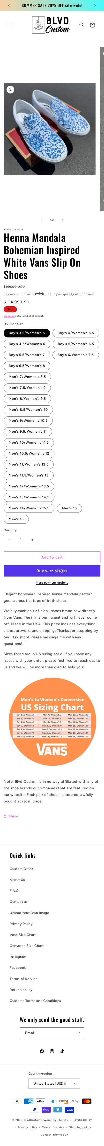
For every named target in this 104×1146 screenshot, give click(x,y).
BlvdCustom (32, 1120)
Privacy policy (27, 1127)
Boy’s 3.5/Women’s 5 (27, 333)
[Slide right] (62, 220)
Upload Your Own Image (29, 913)
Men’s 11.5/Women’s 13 (29, 475)
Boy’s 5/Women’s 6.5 (76, 344)
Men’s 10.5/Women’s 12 (29, 453)
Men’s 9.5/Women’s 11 (28, 431)
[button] (9, 25)
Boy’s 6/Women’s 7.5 (76, 355)
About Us (17, 880)
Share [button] (13, 816)
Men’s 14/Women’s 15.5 (29, 508)
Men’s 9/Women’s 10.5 (28, 421)
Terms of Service (24, 979)
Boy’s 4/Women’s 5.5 (76, 333)
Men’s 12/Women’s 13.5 (29, 486)
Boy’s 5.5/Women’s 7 (27, 355)
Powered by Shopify (54, 1120)
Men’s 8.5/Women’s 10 (28, 410)
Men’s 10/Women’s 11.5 (29, 442)
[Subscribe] (78, 1033)
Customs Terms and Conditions (35, 1001)
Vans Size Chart (23, 935)
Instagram (18, 957)
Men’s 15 (69, 508)
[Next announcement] (95, 5)
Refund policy (21, 990)
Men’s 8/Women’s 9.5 (27, 399)
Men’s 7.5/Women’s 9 (27, 388)
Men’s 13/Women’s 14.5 (29, 497)
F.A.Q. (15, 891)
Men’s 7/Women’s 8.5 (27, 377)
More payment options (52, 582)
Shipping (9, 315)
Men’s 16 (16, 519)
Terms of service (53, 1127)
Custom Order (21, 869)
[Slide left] (41, 220)
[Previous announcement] (9, 5)
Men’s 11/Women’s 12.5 (29, 464)
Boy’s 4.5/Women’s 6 (27, 344)
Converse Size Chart (27, 946)
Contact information (54, 1134)
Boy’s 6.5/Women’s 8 (27, 366)
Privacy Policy (21, 924)
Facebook (18, 968)
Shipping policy (80, 1127)
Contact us (19, 902)
